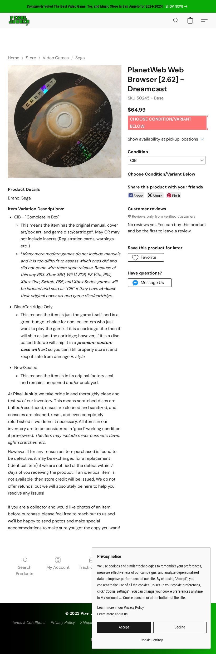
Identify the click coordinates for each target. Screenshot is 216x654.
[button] (19, 20)
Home (13, 58)
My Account (58, 567)
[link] (177, 6)
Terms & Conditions (28, 623)
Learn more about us (112, 614)
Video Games (56, 58)
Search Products (24, 570)
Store (31, 58)
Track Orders (91, 567)
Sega (80, 58)
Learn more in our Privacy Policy (120, 607)
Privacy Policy (62, 623)
